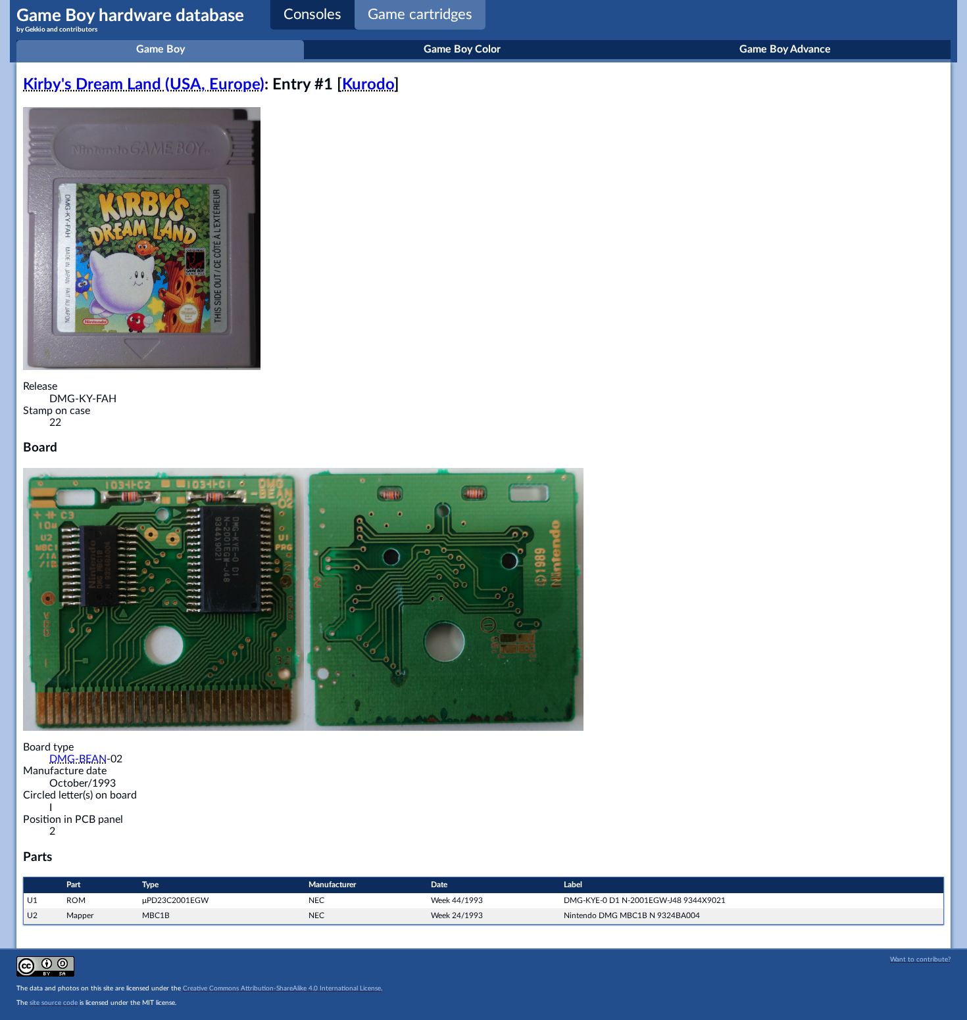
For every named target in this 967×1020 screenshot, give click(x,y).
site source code (54, 1003)
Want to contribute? (920, 959)
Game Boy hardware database (130, 20)
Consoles (312, 14)
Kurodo (368, 85)
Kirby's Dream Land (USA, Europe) (143, 85)
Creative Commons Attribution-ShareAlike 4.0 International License (282, 988)
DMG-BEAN (78, 759)
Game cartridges (420, 14)
